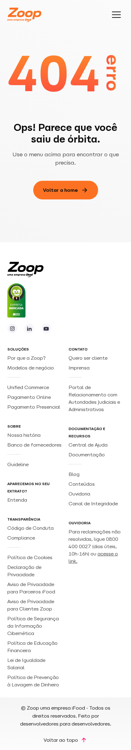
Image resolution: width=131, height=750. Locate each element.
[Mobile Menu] (116, 14)
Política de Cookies (29, 557)
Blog (74, 474)
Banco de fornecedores (34, 445)
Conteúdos (82, 484)
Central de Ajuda (88, 445)
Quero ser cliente (88, 358)
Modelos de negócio (30, 368)
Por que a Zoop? (26, 358)
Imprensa (79, 368)
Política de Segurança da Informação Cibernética (33, 625)
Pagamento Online (29, 397)
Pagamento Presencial (34, 407)
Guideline (18, 464)
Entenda (17, 500)
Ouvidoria (79, 494)
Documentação (87, 454)
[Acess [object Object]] (12, 328)
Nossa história (24, 435)
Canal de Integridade (93, 503)
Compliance (21, 538)
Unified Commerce (28, 387)
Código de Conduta (30, 528)
